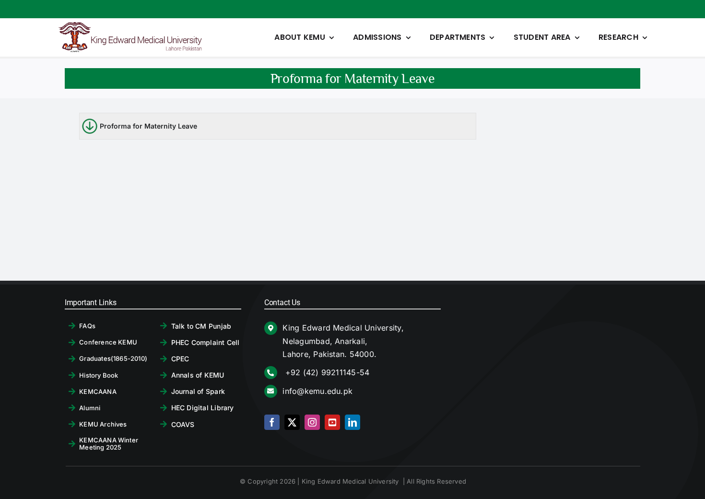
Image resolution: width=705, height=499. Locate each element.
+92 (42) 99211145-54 (325, 372)
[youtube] (332, 422)
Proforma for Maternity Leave (148, 126)
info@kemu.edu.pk (317, 391)
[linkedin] (352, 422)
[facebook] (272, 422)
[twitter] (292, 422)
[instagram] (312, 422)
